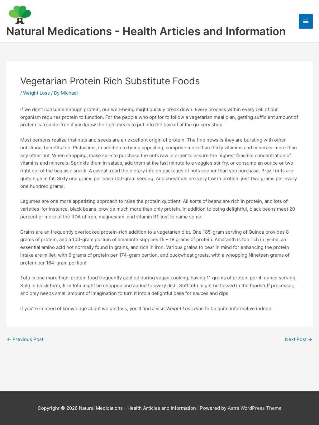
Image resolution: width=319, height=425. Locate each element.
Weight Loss (36, 93)
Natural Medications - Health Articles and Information (146, 31)
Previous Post (25, 339)
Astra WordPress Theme (255, 408)
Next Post (298, 339)
